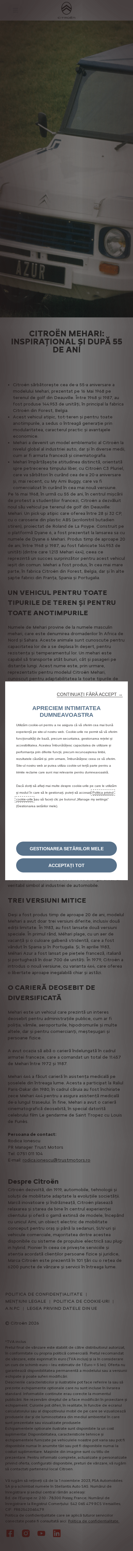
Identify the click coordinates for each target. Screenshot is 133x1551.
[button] (90, 694)
